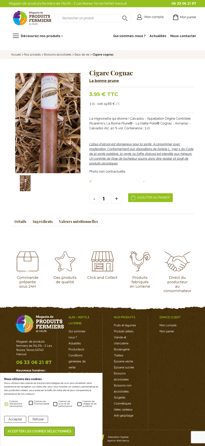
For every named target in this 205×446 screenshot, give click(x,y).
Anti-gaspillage (123, 415)
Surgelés (119, 397)
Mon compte (168, 325)
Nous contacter (183, 36)
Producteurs (76, 349)
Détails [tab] (20, 221)
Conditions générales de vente (76, 361)
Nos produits (32, 54)
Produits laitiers (124, 331)
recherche (124, 18)
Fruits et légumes (125, 325)
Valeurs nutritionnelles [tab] (78, 221)
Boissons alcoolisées (57, 54)
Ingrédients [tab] (43, 221)
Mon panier (167, 331)
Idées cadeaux (123, 409)
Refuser (38, 419)
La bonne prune (104, 81)
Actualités (158, 36)
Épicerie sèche (123, 361)
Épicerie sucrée (124, 367)
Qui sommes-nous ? (129, 36)
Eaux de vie (82, 54)
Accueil (16, 54)
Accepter (15, 419)
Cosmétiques (122, 403)
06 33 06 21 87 (33, 362)
